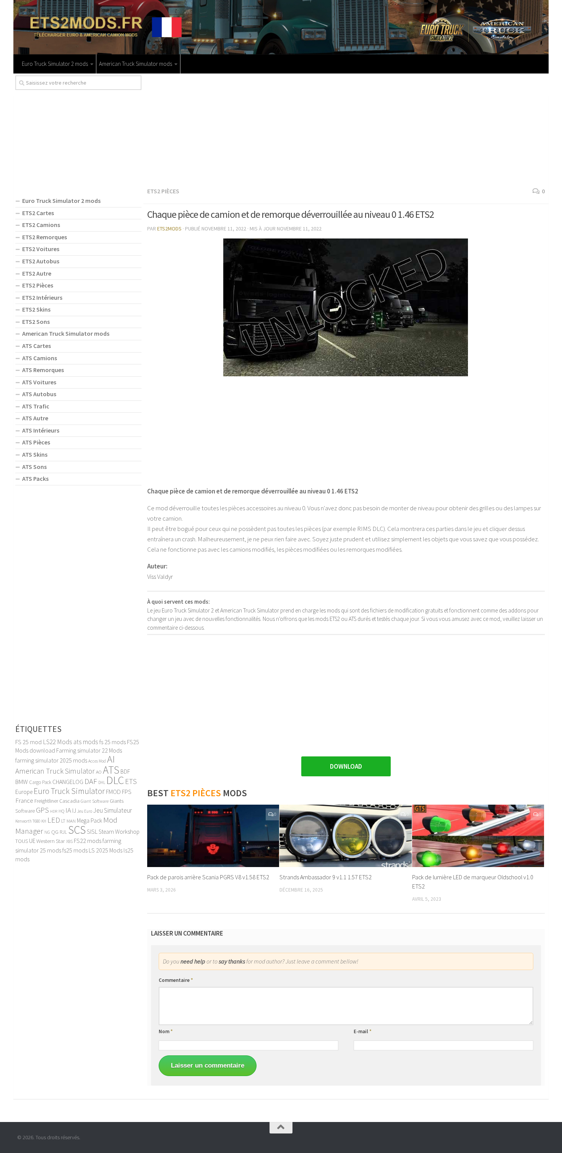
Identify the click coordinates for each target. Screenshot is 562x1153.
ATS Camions (39, 358)
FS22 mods (87, 840)
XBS (69, 841)
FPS (127, 791)
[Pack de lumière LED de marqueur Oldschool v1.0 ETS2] (478, 836)
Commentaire (176, 980)
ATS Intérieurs (40, 430)
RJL (63, 832)
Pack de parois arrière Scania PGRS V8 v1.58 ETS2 (208, 877)
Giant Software (95, 801)
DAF (90, 781)
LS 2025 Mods (105, 850)
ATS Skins (34, 454)
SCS (77, 830)
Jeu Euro (84, 811)
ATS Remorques (43, 370)
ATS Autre (35, 418)
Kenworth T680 (27, 821)
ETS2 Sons (36, 321)
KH (43, 821)
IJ (74, 810)
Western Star (50, 840)
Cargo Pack (40, 782)
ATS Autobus (39, 394)
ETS (131, 781)
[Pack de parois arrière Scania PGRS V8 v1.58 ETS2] (213, 836)
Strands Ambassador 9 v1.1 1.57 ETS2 (325, 877)
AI (111, 759)
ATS (111, 770)
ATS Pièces (36, 442)
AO (99, 772)
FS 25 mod (28, 742)
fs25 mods (75, 850)
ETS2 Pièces (163, 191)
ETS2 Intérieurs (42, 297)
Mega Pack (89, 820)
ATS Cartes (36, 345)
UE (32, 840)
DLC (115, 780)
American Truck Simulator (55, 771)
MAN (71, 821)
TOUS (21, 841)
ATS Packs (35, 478)
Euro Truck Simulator (69, 791)
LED (53, 820)
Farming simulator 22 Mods (89, 750)
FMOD (113, 791)
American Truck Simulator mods (135, 63)
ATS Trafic (35, 406)
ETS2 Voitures (40, 249)
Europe (23, 791)
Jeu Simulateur (112, 810)
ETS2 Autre (36, 273)
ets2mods (169, 228)
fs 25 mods (112, 742)
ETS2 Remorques (44, 237)
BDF (125, 771)
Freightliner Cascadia (57, 801)
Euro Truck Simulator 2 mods (55, 63)
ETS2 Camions (41, 225)
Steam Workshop (119, 831)
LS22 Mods (57, 742)
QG (54, 831)
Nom (166, 1031)
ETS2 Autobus (40, 261)
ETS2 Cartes (38, 213)
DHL (101, 782)
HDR (53, 811)
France (24, 800)
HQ (61, 811)
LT (63, 821)
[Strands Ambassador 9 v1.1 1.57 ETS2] (345, 836)
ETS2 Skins (36, 309)
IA (68, 810)
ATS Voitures (39, 382)
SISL (92, 831)
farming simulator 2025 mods (51, 760)
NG (47, 832)
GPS (42, 810)
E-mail (363, 1031)
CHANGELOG (67, 782)
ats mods (85, 742)
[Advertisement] (346, 129)
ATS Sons (34, 466)
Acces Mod (97, 761)
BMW (21, 782)
